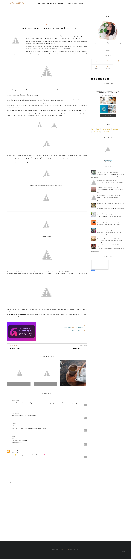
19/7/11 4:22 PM (15, 413)
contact (81, 3)
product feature (96, 131)
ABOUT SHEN (45, 3)
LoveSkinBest (18, 442)
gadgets (46, 24)
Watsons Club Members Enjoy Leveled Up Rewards (108, 228)
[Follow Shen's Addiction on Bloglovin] (108, 161)
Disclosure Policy (71, 3)
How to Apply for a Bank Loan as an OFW (106, 213)
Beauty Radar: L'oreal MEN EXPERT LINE (105, 220)
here (85, 325)
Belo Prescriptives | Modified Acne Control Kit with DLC (109, 195)
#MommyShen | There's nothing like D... (17, 384)
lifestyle (104, 129)
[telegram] (10, 345)
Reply (85, 405)
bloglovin (108, 68)
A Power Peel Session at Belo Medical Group (107, 180)
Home (38, 3)
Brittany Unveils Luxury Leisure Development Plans (108, 236)
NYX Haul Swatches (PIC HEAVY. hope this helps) (107, 187)
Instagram (97, 62)
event (98, 129)
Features (53, 3)
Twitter (85, 327)
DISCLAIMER (61, 3)
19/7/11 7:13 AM (15, 400)
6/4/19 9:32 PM (15, 452)
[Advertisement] (69, 8)
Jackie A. (15, 411)
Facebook (73, 327)
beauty (93, 129)
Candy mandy (16, 450)
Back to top (125, 551)
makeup (109, 129)
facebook (118, 62)
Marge (14, 423)
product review (105, 131)
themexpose (65, 549)
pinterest (108, 62)
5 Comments (83, 345)
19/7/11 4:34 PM (15, 426)
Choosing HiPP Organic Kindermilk (69, 384)
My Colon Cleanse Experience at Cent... (45, 384)
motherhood (115, 129)
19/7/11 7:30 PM (15, 438)
